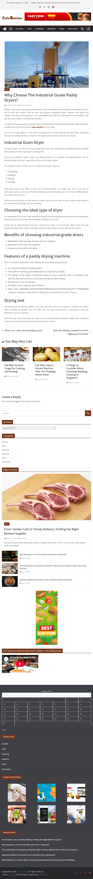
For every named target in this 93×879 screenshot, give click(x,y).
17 (4, 714)
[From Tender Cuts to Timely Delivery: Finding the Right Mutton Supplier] (46, 497)
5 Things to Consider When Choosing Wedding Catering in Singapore (76, 371)
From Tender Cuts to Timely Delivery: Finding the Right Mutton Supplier (41, 531)
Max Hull (23, 538)
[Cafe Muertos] (5, 29)
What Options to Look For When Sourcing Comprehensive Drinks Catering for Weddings (38, 860)
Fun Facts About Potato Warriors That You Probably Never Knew (45, 370)
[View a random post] (88, 29)
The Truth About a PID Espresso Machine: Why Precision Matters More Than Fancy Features (53, 567)
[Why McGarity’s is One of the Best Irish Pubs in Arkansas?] (10, 556)
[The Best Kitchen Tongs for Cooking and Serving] (15, 348)
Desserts (51, 29)
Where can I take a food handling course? (24, 330)
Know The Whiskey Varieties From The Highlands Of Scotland (70, 332)
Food (61, 29)
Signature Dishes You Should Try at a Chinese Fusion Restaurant (46, 580)
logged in (18, 401)
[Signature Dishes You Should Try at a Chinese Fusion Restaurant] (10, 581)
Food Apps (73, 29)
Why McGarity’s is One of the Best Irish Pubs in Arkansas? (43, 554)
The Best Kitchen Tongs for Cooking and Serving (14, 368)
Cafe (29, 29)
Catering (39, 29)
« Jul (3, 729)
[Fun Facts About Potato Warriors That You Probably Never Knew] (46, 348)
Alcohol (20, 29)
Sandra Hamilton (25, 105)
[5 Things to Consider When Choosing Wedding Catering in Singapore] (77, 348)
